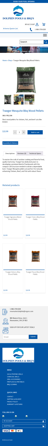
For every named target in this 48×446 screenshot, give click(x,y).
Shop (10, 60)
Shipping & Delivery (14, 399)
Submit (33, 336)
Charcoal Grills (13, 377)
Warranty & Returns (14, 404)
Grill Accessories (13, 379)
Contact (10, 397)
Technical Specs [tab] (35, 153)
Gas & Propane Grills (15, 374)
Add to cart (35, 132)
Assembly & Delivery (10, 143)
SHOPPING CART (9, 426)
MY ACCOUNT (30, 24)
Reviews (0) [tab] (21, 153)
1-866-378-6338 (40, 29)
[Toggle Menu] (45, 35)
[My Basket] (43, 24)
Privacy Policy (12, 402)
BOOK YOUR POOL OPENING (24, 1)
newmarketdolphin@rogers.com (21, 311)
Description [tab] (10, 153)
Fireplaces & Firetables (15, 382)
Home (4, 60)
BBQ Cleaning (12, 384)
